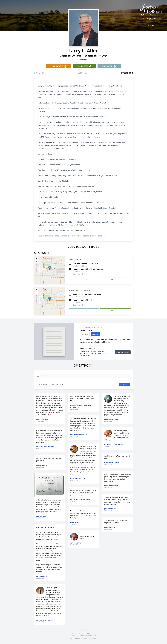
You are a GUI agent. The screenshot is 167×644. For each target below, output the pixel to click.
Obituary (39, 73)
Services (82, 73)
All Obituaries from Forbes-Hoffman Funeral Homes (151, 19)
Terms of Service (88, 635)
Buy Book (95, 334)
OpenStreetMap (85, 638)
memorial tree (65, 236)
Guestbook (127, 73)
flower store (99, 236)
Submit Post (124, 384)
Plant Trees (115, 279)
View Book (84, 334)
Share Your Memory (122, 352)
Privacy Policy (78, 635)
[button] (49, 268)
